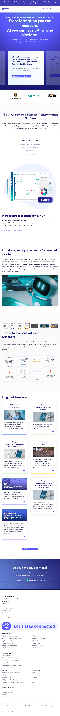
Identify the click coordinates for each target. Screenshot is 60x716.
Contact (4, 613)
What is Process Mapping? (9, 643)
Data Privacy (49, 706)
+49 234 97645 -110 (35, 580)
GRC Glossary (6, 655)
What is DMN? (36, 643)
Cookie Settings (6, 706)
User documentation (39, 706)
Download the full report (20, 76)
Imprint (4, 708)
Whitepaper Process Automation (11, 673)
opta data (34, 675)
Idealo (33, 673)
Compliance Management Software (12, 665)
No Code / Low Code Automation (11, 638)
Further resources (29, 549)
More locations (6, 618)
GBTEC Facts (28, 706)
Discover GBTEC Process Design (12, 230)
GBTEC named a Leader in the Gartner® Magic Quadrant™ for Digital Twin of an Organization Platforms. (28, 3)
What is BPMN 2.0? (37, 641)
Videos (4, 694)
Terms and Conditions (17, 706)
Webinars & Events (7, 692)
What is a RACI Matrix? (38, 638)
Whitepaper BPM (7, 675)
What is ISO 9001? (7, 648)
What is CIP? (35, 648)
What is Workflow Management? (11, 636)
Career (4, 690)
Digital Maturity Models (8, 641)
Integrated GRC (6, 663)
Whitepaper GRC (7, 677)
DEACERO (35, 677)
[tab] (28, 86)
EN (44, 9)
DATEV (34, 682)
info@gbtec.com (6, 611)
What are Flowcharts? (38, 645)
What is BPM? (36, 636)
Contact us (19, 580)
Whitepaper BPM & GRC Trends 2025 (13, 682)
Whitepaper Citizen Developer (10, 680)
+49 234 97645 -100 (8, 608)
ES (50, 9)
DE (47, 9)
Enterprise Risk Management (10, 658)
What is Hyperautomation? (9, 645)
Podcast (4, 697)
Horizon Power (36, 680)
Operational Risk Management (10, 660)
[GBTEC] (5, 9)
